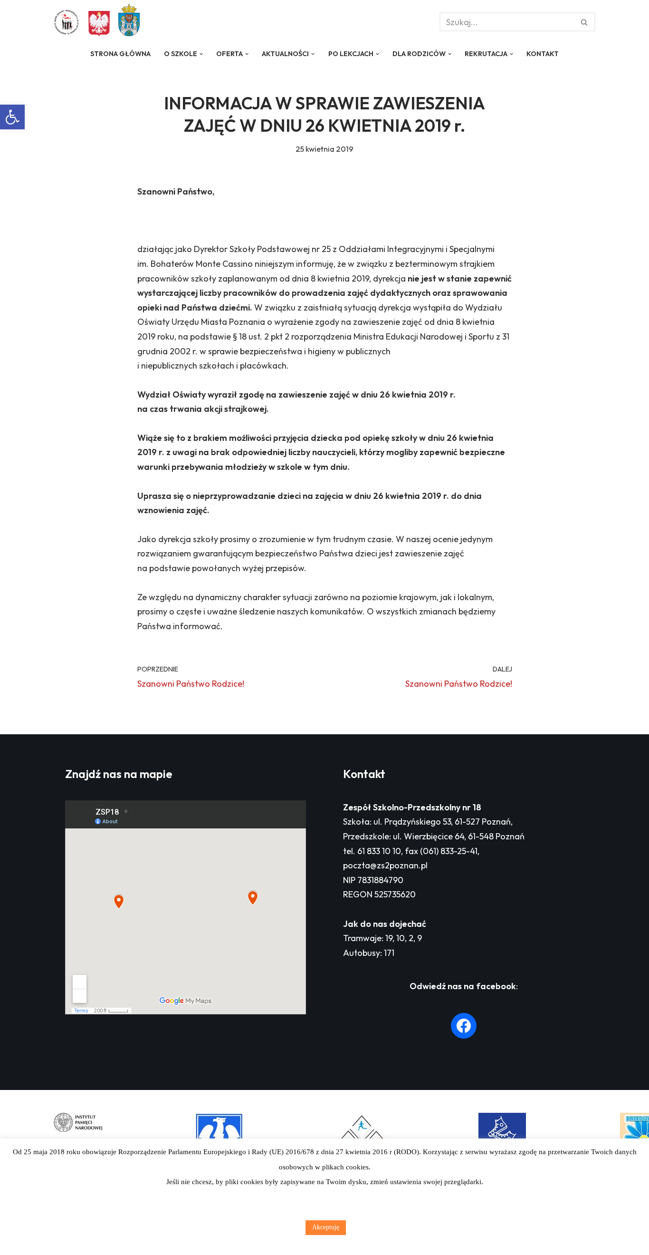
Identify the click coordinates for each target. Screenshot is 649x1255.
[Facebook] (464, 1026)
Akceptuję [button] (325, 1227)
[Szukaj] (584, 21)
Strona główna (120, 53)
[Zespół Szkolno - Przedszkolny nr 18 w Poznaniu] (69, 22)
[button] (12, 117)
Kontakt (542, 53)
